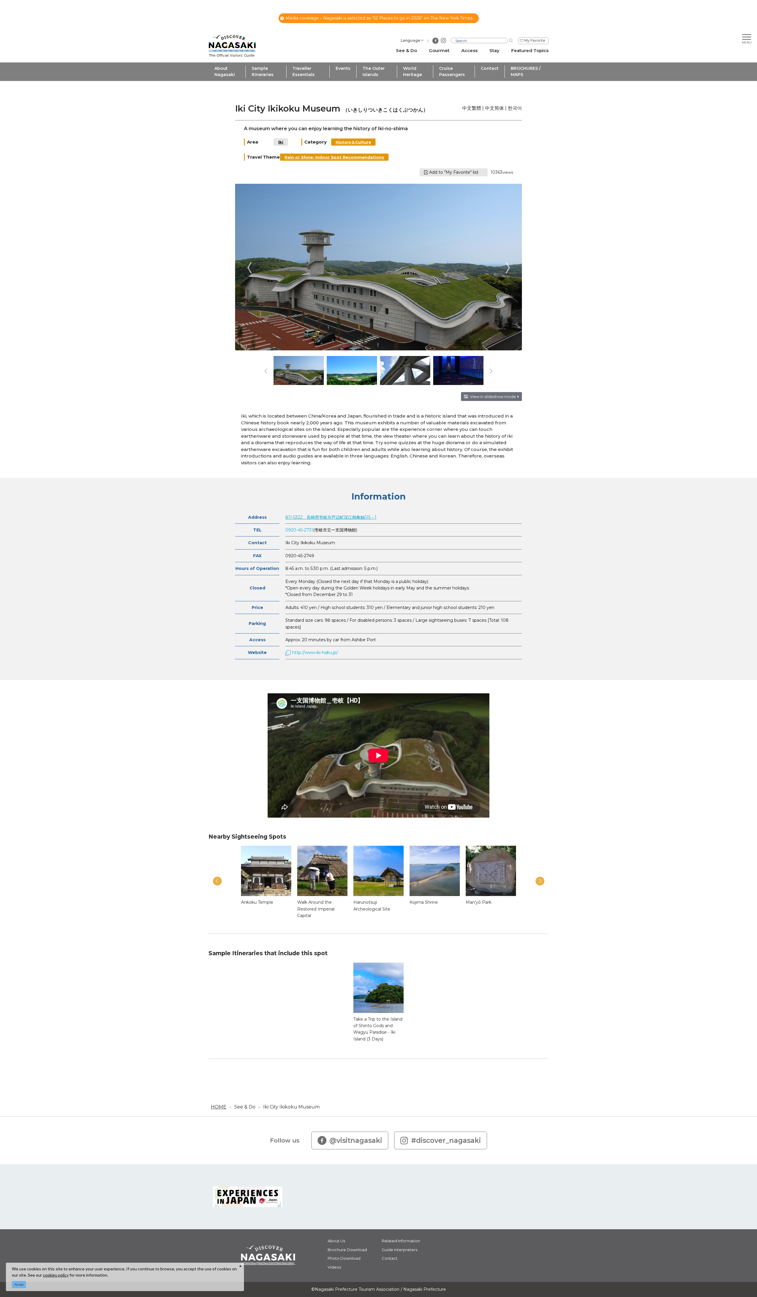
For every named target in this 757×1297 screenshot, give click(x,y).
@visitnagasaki (355, 1140)
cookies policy (56, 1274)
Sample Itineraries (263, 71)
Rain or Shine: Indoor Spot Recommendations (334, 157)
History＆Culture (353, 142)
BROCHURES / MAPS (526, 71)
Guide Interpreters (399, 1249)
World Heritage (412, 71)
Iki (280, 142)
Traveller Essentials (303, 71)
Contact (490, 68)
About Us (336, 1240)
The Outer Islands (374, 71)
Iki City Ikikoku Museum (291, 1107)
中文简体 (494, 108)
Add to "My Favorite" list (453, 172)
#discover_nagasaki (446, 1140)
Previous (249, 267)
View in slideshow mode (493, 396)
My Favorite (534, 40)
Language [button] (410, 40)
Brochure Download (347, 1249)
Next (507, 267)
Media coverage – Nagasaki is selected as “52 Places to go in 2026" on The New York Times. (379, 18)
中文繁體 (471, 108)
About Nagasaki (224, 71)
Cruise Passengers (452, 71)
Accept (19, 1284)
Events (343, 68)
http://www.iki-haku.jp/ (315, 652)
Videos (334, 1267)
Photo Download (344, 1258)
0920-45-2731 (299, 530)
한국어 (515, 108)
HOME (219, 1107)
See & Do (244, 1107)
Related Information (401, 1240)
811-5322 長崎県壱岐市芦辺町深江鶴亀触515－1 (330, 517)
